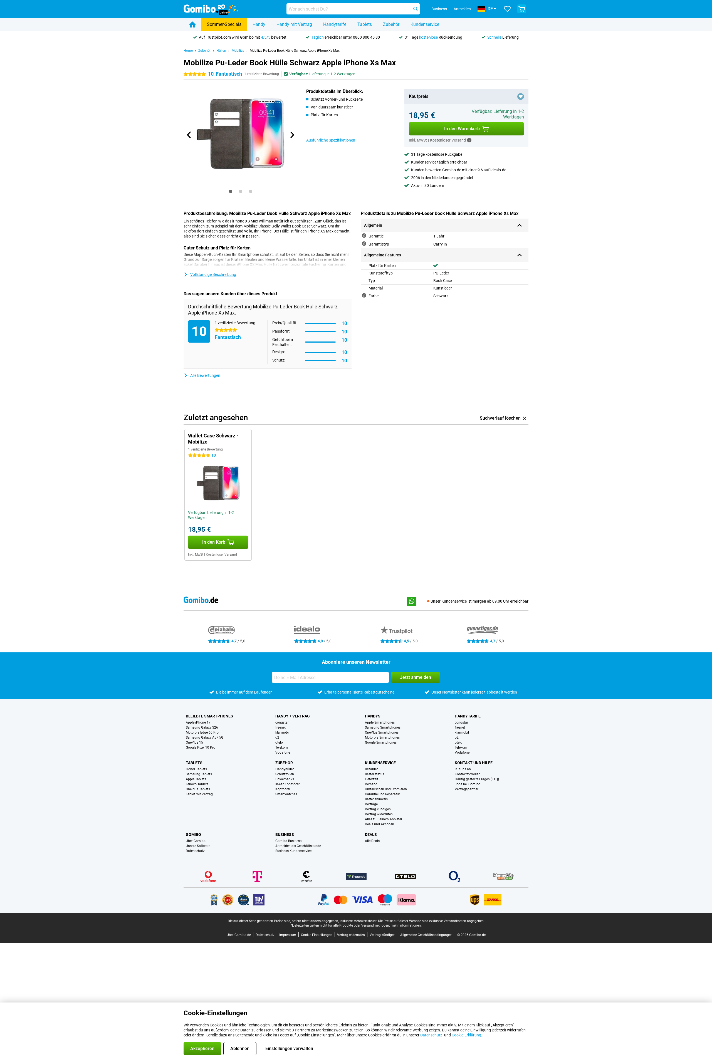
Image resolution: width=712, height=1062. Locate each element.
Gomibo (193, 834)
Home (188, 51)
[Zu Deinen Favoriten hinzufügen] (520, 96)
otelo (279, 742)
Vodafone (282, 752)
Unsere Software (198, 846)
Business (284, 834)
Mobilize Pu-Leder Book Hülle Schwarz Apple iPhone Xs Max (295, 51)
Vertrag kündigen (378, 809)
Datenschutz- (431, 1035)
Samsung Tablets (199, 774)
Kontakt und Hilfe (474, 763)
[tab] (230, 191)
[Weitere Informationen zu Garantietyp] (364, 243)
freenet (280, 727)
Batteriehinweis (376, 799)
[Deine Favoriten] (507, 9)
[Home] (192, 24)
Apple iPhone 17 (198, 722)
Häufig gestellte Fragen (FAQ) (477, 779)
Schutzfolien (284, 774)
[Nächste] (291, 134)
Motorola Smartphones (382, 737)
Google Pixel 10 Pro (200, 747)
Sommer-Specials (224, 24)
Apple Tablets (196, 779)
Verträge (371, 804)
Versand (371, 784)
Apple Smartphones (380, 722)
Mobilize (238, 51)
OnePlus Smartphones (382, 732)
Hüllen (221, 51)
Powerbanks (284, 779)
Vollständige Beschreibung (213, 274)
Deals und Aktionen (379, 824)
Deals (371, 834)
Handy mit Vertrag (294, 24)
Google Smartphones (381, 742)
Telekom (281, 747)
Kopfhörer (282, 789)
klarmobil (282, 732)
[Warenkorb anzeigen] (521, 9)
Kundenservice (425, 24)
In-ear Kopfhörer (287, 784)
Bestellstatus (374, 774)
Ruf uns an (463, 769)
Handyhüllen (285, 769)
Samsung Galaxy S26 (202, 727)
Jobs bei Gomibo (467, 784)
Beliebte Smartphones (209, 716)
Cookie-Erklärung (466, 1035)
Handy (259, 24)
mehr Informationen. (406, 925)
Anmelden (462, 9)
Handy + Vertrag (292, 716)
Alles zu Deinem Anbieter (383, 819)
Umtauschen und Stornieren (386, 789)
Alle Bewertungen (205, 375)
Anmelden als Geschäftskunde (298, 846)
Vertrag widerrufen (379, 814)
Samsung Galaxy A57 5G (204, 737)
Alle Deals (372, 841)
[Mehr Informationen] (469, 140)
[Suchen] (415, 8)
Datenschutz (195, 851)
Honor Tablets (196, 769)
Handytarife (334, 24)
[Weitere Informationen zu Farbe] (364, 295)
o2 (277, 737)
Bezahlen (372, 769)
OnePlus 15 (194, 742)
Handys (372, 716)
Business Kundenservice (293, 851)
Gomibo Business (288, 841)
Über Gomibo (196, 841)
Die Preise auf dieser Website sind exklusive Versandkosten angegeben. (431, 921)
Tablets (364, 24)
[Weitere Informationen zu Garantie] (364, 235)
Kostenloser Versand (221, 554)
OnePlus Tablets (198, 789)
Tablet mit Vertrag (199, 794)
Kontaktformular (467, 774)
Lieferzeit (371, 779)
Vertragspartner (466, 789)
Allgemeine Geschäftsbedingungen (426, 935)
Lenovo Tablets (197, 784)
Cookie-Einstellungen (316, 935)
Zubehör (391, 24)
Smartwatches (286, 794)
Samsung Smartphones (382, 727)
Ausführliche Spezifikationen (330, 140)
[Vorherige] (189, 134)
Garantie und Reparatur (382, 794)
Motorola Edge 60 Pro (202, 732)
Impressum (287, 935)
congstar (282, 722)
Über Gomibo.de (239, 935)
